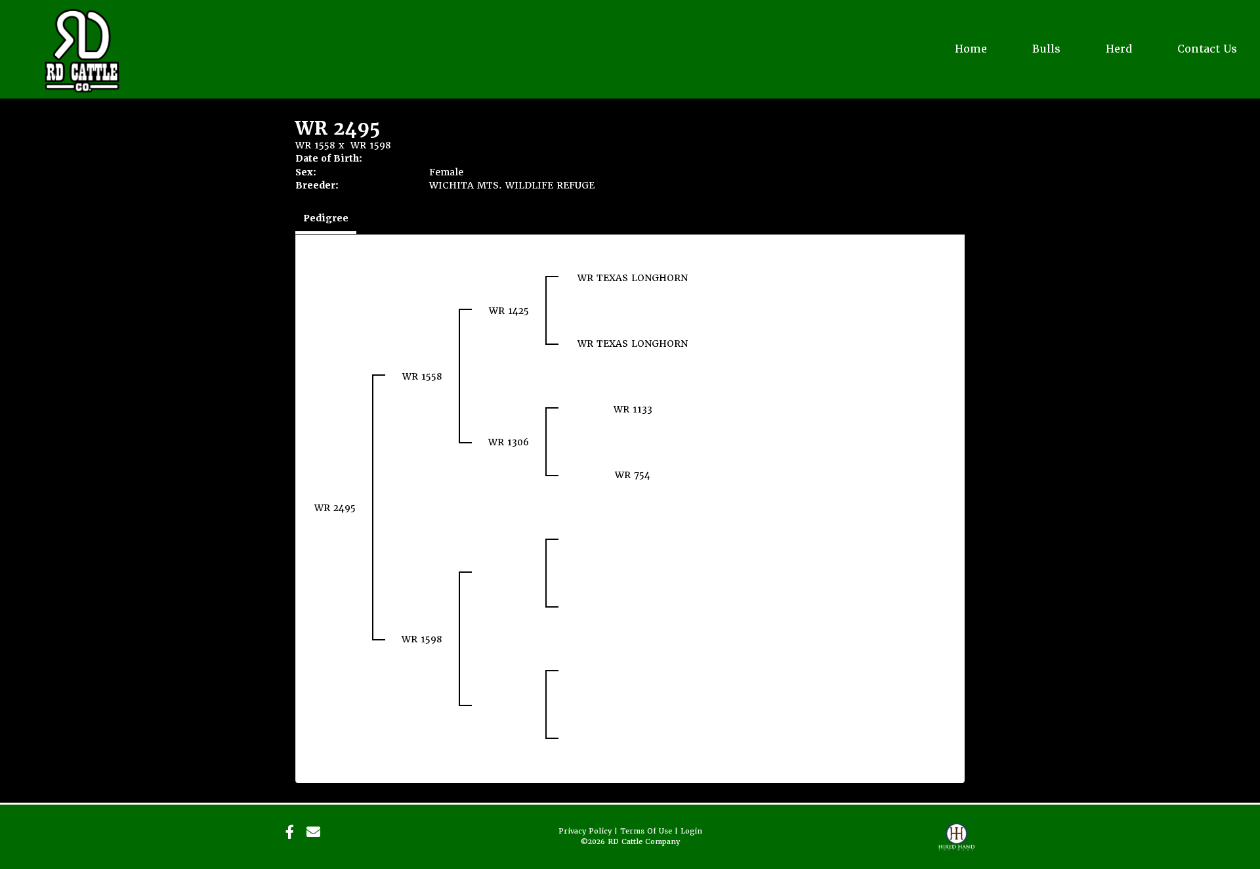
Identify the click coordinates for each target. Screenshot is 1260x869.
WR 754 (632, 475)
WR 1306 (508, 442)
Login (691, 831)
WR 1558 (315, 145)
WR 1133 (633, 409)
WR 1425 (509, 311)
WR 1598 (370, 145)
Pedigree (325, 218)
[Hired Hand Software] (956, 842)
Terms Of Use (646, 831)
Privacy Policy (585, 831)
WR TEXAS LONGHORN (633, 278)
